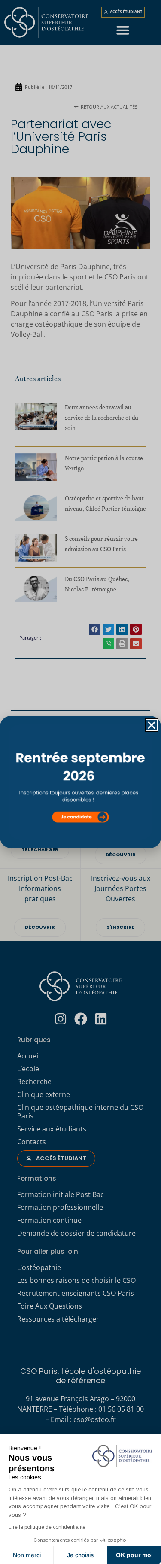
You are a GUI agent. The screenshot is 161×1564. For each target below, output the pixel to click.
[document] (80, 782)
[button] (151, 725)
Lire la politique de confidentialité (47, 1527)
